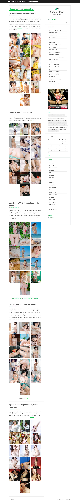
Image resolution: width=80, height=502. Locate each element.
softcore (61, 129)
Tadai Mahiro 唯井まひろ (54, 79)
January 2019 (52, 204)
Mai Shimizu (52, 47)
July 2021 (52, 172)
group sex (57, 118)
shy (48, 129)
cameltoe (57, 116)
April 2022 (52, 170)
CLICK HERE (27, 398)
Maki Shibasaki (53, 49)
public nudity (53, 125)
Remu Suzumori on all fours (20, 112)
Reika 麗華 (52, 61)
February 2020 (53, 187)
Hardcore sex (52, 39)
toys (49, 131)
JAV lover (12, 207)
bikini (49, 116)
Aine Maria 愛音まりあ (54, 32)
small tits (57, 129)
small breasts (53, 129)
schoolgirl (63, 125)
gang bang (49, 118)
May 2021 (52, 177)
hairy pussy (62, 118)
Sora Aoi (51, 76)
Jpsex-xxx (20, 28)
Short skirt (61, 127)
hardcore (49, 120)
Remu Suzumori (58, 125)
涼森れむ (56, 131)
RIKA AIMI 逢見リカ (54, 66)
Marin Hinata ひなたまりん (55, 52)
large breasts (50, 122)
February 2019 (53, 202)
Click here (32, 120)
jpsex (56, 120)
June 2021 (52, 175)
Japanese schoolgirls (54, 42)
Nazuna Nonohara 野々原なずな (56, 57)
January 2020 (52, 189)
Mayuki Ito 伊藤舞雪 (54, 54)
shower (65, 127)
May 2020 (52, 180)
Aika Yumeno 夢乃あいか (54, 30)
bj (51, 116)
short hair (57, 127)
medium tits (65, 122)
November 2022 (53, 167)
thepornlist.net (50, 217)
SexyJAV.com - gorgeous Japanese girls (23, 1)
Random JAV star (53, 59)
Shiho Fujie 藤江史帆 (54, 71)
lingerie (54, 122)
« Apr (49, 155)
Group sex (52, 37)
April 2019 (52, 197)
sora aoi (64, 129)
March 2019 (52, 199)
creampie (61, 116)
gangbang (54, 118)
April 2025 (52, 162)
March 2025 (52, 165)
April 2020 (52, 182)
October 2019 (53, 192)
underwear (52, 131)
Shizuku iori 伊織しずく (54, 74)
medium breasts (59, 122)
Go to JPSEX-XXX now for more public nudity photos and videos (25, 298)
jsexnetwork (64, 120)
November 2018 (53, 209)
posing (49, 125)
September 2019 (53, 194)
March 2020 (52, 184)
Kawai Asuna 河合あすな (54, 44)
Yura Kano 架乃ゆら (54, 83)
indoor (53, 120)
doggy (65, 116)
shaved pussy (52, 127)
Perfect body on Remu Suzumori (22, 304)
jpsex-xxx (59, 120)
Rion (51, 69)
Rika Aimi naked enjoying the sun (22, 13)
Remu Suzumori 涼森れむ (55, 64)
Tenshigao (52, 81)
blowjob (54, 116)
